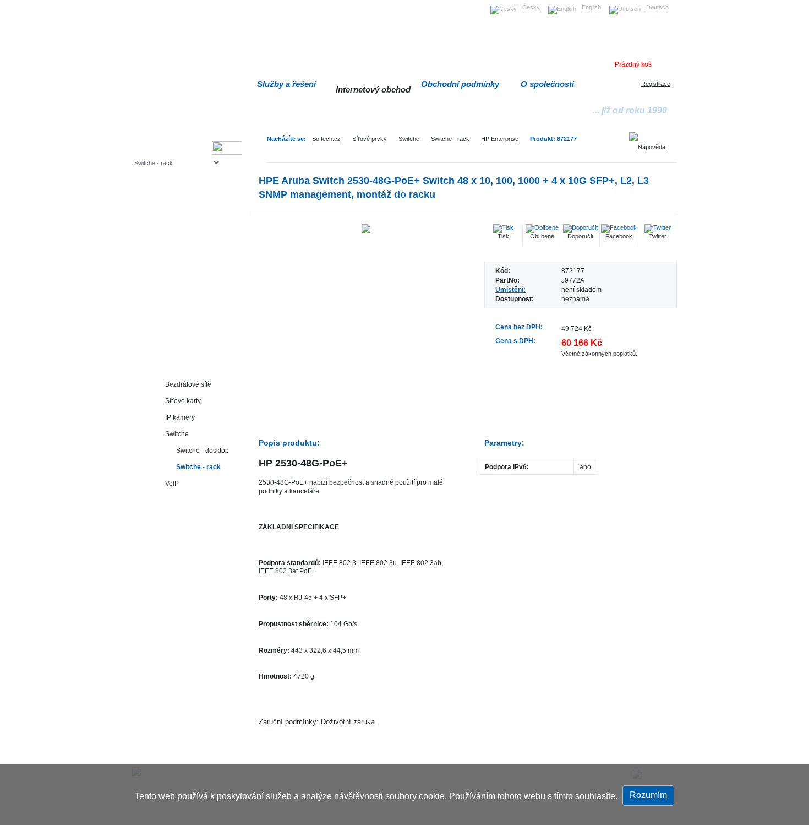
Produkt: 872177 (553, 138)
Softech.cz (326, 138)
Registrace (655, 83)
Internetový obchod (373, 89)
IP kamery (180, 417)
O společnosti (547, 84)
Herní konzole (172, 252)
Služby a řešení (286, 84)
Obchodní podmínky (460, 84)
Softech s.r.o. (151, 3)
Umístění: (510, 289)
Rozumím (648, 795)
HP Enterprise (499, 138)
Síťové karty (183, 400)
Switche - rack (450, 138)
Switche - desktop (202, 450)
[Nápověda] (651, 143)
